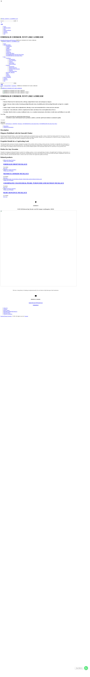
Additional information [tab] (8, 127)
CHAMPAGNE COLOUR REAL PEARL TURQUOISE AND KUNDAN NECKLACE (33, 183)
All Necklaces (13, 40)
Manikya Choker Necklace (16, 174)
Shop (4, 40)
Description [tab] (5, 126)
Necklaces (7, 40)
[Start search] (15, 83)
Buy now (3, 122)
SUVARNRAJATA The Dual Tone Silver (48, 123)
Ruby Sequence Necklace (15, 192)
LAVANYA (14, 85)
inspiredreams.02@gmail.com (36, 302)
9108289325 (36, 305)
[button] (1, 87)
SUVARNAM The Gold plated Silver (31, 123)
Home (2, 40)
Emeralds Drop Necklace (15, 164)
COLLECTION (7, 85)
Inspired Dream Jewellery (6, 316)
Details (11, 161)
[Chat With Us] (86, 668)
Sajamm (26, 316)
